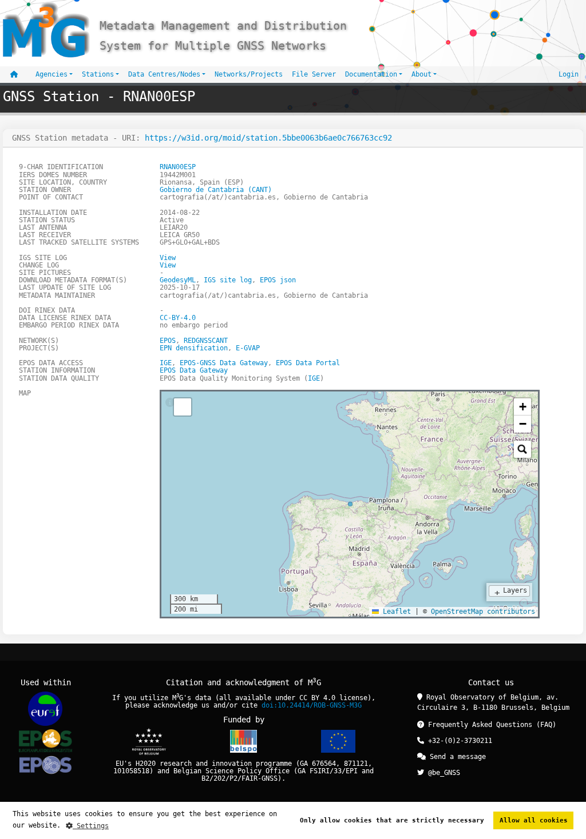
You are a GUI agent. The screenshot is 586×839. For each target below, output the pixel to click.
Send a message (456, 757)
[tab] (170, 402)
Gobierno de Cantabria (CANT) (216, 190)
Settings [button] (91, 826)
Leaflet (395, 612)
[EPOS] (45, 740)
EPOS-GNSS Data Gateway (224, 363)
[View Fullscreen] (182, 406)
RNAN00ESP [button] (178, 167)
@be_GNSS (442, 773)
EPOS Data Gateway (194, 370)
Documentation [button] (371, 74)
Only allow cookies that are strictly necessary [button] (392, 820)
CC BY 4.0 (317, 698)
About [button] (421, 74)
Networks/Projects (249, 74)
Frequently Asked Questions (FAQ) (490, 725)
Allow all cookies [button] (534, 820)
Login (569, 74)
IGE (166, 363)
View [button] (168, 258)
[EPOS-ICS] (45, 766)
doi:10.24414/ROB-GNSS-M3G (312, 705)
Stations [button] (98, 74)
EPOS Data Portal (308, 363)
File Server (314, 74)
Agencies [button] (51, 74)
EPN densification (194, 348)
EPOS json (278, 280)
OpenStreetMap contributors (483, 612)
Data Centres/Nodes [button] (164, 74)
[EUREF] (45, 708)
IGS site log (228, 280)
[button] (522, 406)
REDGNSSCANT (206, 341)
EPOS (168, 341)
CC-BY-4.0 (178, 318)
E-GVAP (248, 348)
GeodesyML (178, 280)
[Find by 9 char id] (522, 449)
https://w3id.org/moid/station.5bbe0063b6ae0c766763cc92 (268, 137)
